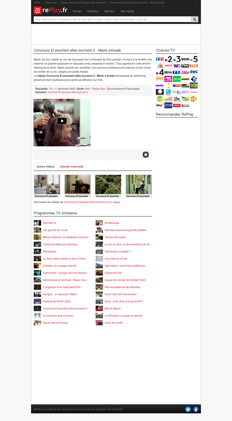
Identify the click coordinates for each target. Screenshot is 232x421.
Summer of (49, 223)
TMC (185, 65)
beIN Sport (177, 92)
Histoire (185, 105)
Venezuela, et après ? (118, 251)
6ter (185, 72)
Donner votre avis (71, 166)
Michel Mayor (113, 308)
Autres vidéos (46, 166)
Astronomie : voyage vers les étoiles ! (65, 273)
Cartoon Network (177, 99)
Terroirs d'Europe (115, 237)
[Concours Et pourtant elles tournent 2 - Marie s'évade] (62, 122)
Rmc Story (160, 79)
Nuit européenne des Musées (122, 287)
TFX (194, 65)
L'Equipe (194, 92)
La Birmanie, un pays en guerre (123, 315)
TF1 (160, 59)
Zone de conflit (113, 323)
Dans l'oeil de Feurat (55, 323)
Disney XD (185, 99)
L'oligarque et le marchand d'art (62, 287)
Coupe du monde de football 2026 (125, 280)
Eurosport (185, 92)
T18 (194, 79)
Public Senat (177, 105)
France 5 (194, 59)
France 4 (160, 72)
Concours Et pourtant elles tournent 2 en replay (92, 202)
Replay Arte (98, 88)
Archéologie (112, 223)
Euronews (160, 92)
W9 (177, 65)
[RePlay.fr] (52, 10)
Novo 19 (160, 85)
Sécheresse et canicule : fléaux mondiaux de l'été (72, 280)
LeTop (160, 105)
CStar (168, 72)
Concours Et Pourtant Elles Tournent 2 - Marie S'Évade (137, 2)
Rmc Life (168, 79)
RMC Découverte (194, 72)
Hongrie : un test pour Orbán (60, 294)
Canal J (168, 99)
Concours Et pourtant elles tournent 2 (68, 92)
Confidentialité (115, 409)
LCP (168, 105)
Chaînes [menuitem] (92, 11)
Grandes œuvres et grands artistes (125, 230)
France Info (168, 85)
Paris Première (185, 79)
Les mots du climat (116, 258)
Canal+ (185, 59)
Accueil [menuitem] (77, 11)
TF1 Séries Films (177, 72)
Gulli (160, 99)
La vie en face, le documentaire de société (130, 244)
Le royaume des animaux (58, 315)
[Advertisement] (116, 34)
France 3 (177, 59)
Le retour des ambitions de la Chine (64, 258)
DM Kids (194, 99)
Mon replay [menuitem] (127, 11)
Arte (168, 65)
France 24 (168, 92)
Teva (177, 79)
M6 (160, 65)
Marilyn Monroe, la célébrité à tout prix (65, 237)
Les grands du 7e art (55, 230)
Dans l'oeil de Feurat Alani (121, 294)
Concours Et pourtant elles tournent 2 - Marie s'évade (77, 50)
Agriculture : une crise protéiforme (125, 266)
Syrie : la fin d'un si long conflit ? (124, 301)
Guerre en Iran (113, 273)
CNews (177, 85)
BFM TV (185, 85)
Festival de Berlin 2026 (57, 301)
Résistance (49, 251)
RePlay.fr (38, 409)
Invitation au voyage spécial (59, 266)
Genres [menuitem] (109, 11)
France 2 (168, 59)
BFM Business (194, 85)
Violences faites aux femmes (60, 244)
